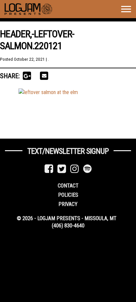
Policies (68, 195)
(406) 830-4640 (68, 225)
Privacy (68, 204)
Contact (68, 186)
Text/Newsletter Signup (68, 151)
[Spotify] (87, 169)
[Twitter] (62, 169)
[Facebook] (49, 169)
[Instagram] (75, 169)
